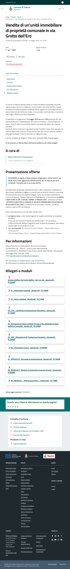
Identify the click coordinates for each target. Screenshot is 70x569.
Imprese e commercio (27, 506)
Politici (8, 483)
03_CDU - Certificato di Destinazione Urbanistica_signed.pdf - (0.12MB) (32, 311)
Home (7, 17)
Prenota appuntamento (25, 543)
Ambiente (24, 471)
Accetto (63, 564)
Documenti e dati (11, 468)
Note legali (39, 546)
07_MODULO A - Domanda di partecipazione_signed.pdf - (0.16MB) (34, 359)
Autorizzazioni (25, 483)
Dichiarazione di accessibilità (40, 550)
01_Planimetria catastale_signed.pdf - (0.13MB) (29, 290)
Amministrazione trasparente (41, 537)
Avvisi (19, 17)
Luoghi (53, 489)
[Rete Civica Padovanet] (49, 456)
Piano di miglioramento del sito (11, 553)
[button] (63, 8)
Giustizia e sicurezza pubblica (27, 501)
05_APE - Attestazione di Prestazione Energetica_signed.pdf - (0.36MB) (32, 338)
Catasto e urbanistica (27, 486)
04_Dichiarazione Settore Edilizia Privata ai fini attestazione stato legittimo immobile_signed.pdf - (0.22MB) (33, 325)
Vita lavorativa (25, 526)
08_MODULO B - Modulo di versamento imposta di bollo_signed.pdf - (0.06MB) (35, 371)
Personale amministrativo (10, 478)
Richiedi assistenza (26, 552)
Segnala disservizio (26, 548)
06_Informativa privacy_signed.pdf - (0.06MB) (29, 348)
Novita (13, 17)
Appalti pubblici (25, 480)
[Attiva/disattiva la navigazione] (2, 8)
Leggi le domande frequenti (26, 537)
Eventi (53, 486)
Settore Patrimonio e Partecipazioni (20, 157)
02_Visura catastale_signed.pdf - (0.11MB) (27, 299)
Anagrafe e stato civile (26, 475)
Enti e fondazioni (11, 471)
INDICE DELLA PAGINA (12, 73)
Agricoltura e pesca (26, 468)
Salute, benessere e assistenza (27, 513)
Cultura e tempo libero (26, 490)
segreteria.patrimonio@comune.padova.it (24, 256)
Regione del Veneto (11, 2)
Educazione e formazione (25, 495)
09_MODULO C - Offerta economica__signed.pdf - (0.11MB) (34, 380)
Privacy (38, 542)
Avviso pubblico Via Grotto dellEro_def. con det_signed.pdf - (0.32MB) (31, 281)
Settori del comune (11, 486)
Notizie (53, 474)
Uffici (7, 489)
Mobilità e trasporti (26, 509)
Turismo (23, 523)
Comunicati (54, 471)
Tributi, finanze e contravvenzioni (26, 519)
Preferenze (52, 564)
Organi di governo (11, 474)
